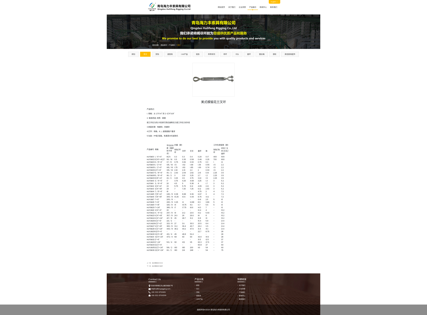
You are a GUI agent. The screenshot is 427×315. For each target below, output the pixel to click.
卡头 (237, 54)
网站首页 (221, 7)
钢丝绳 (261, 54)
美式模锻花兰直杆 (157, 266)
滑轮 (274, 54)
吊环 (225, 54)
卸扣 (133, 54)
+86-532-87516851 (158, 292)
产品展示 (252, 7)
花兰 (178, 45)
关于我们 (231, 7)
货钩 (157, 54)
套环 (249, 54)
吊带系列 (211, 54)
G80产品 (184, 54)
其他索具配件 (290, 54)
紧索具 (170, 54)
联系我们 (273, 7)
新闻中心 (263, 7)
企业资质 (242, 7)
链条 (198, 54)
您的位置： (156, 45)
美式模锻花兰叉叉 (157, 263)
